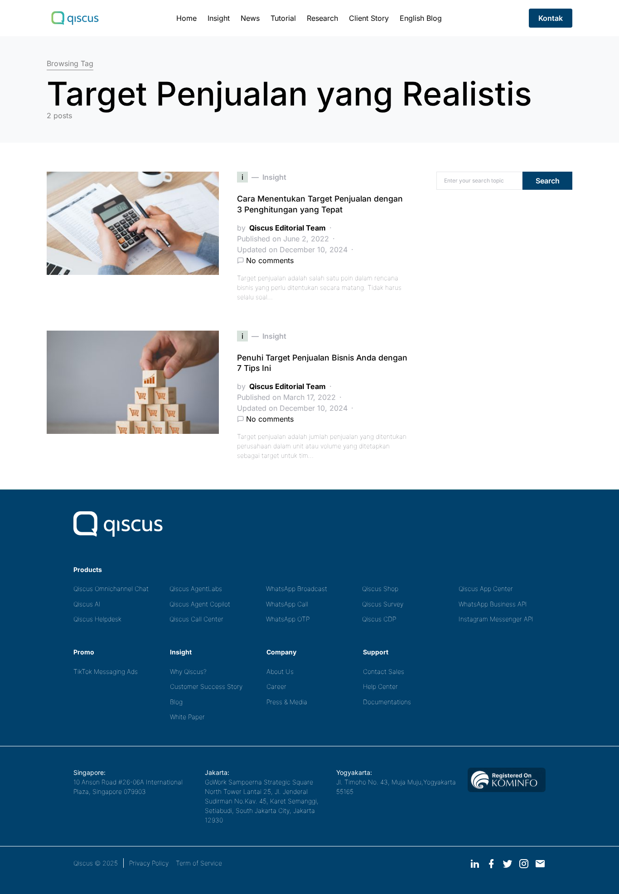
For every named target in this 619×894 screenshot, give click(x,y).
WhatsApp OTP (288, 619)
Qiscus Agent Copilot (199, 604)
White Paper (187, 717)
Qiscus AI (87, 604)
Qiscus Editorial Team (287, 227)
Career (276, 686)
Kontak (550, 18)
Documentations (387, 702)
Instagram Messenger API (496, 619)
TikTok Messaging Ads (105, 671)
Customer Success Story (206, 686)
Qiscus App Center (486, 588)
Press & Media (286, 702)
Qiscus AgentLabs (195, 588)
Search (548, 180)
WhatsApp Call (287, 604)
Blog (176, 702)
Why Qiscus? (188, 671)
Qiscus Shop (380, 588)
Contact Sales (383, 671)
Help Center (380, 686)
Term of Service (199, 863)
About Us (280, 671)
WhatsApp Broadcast (296, 588)
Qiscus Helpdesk (97, 619)
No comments (270, 260)
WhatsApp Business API (493, 604)
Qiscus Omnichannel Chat (111, 588)
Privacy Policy (149, 863)
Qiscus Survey (382, 604)
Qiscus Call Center (196, 619)
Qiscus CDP (379, 619)
